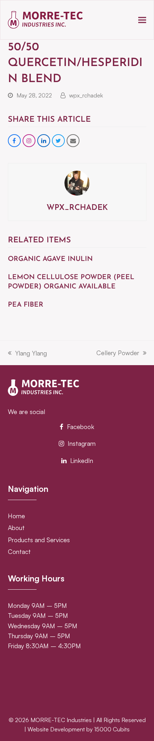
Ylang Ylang (27, 353)
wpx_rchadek (86, 95)
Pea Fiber (25, 305)
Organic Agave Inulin (50, 259)
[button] (142, 20)
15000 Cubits (112, 729)
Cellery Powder (117, 353)
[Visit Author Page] (77, 182)
